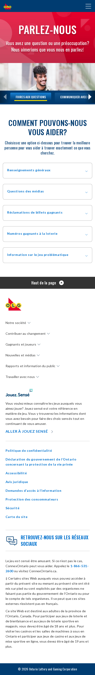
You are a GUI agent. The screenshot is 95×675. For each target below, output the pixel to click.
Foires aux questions (31, 96)
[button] (47, 170)
